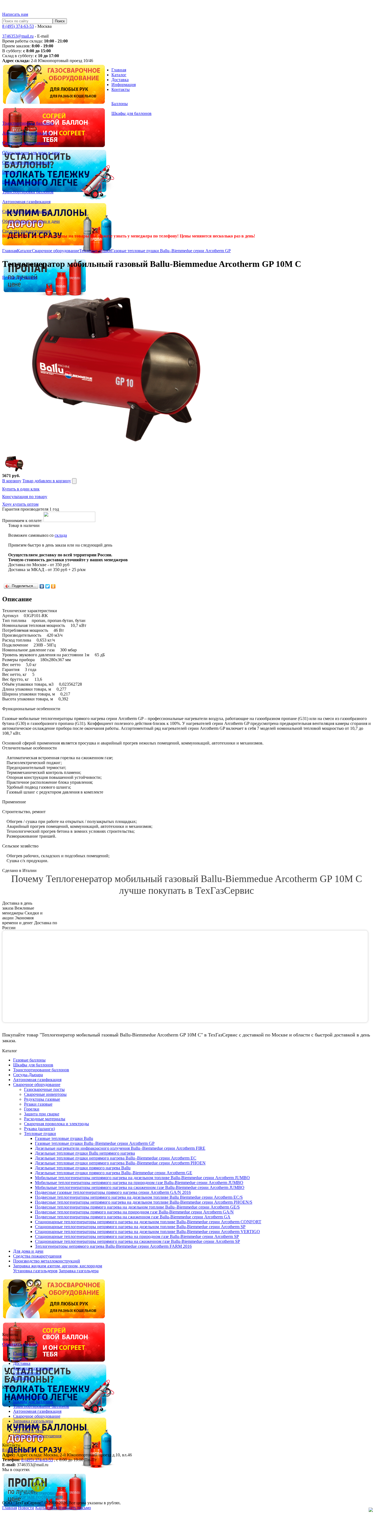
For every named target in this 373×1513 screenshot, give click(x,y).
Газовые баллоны (29, 1396)
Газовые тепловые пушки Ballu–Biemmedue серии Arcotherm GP (171, 250)
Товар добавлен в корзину (46, 480)
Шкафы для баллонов (33, 1401)
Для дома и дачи (28, 1431)
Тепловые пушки (95, 250)
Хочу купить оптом (20, 504)
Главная (118, 70)
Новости (26, 1507)
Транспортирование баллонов (41, 1406)
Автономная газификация (37, 1411)
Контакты (120, 89)
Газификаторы (26, 1373)
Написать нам (15, 14)
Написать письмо (74, 1507)
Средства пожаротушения (37, 1435)
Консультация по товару (24, 496)
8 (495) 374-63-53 (18, 26)
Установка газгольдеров (35, 1270)
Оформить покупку (20, 1344)
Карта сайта (46, 1507)
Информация (123, 84)
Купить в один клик (21, 489)
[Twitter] (48, 586)
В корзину (11, 480)
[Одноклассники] (53, 586)
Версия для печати (19, 277)
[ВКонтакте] (42, 586)
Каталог (118, 74)
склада (61, 535)
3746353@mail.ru (18, 36)
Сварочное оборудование (55, 250)
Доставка (120, 79)
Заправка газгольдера (79, 1270)
